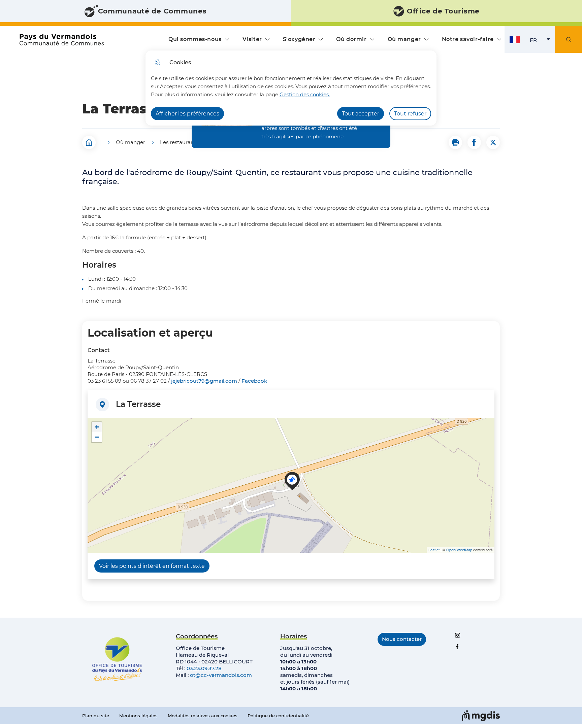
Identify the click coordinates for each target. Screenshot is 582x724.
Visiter (252, 39)
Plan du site (95, 715)
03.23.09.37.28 (204, 668)
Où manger (404, 39)
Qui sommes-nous (195, 39)
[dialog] (291, 88)
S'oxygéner (299, 39)
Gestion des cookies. (305, 94)
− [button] (97, 437)
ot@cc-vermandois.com (221, 675)
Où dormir (351, 39)
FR (542, 41)
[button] (455, 142)
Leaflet (434, 549)
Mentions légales (138, 715)
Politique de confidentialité (278, 715)
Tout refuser (410, 113)
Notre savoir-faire (468, 39)
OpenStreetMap (459, 549)
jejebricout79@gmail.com (204, 381)
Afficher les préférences (187, 113)
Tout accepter (360, 113)
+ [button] (97, 427)
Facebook (254, 381)
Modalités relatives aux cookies (202, 715)
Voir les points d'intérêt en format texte (152, 566)
